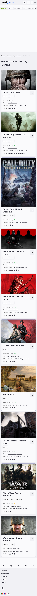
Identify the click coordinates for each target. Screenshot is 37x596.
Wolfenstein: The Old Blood (13, 298)
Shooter (5, 96)
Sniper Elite (8, 394)
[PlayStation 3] (10, 153)
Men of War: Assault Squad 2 (12, 494)
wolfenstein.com (13, 265)
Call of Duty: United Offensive (12, 210)
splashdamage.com (14, 548)
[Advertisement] (18, 31)
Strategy (5, 499)
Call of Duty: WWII (11, 92)
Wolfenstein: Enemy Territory (12, 539)
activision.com (12, 148)
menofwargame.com (14, 506)
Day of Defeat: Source (13, 345)
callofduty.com (12, 103)
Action (12, 96)
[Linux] (10, 362)
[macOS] (20, 153)
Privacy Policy (5, 573)
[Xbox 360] (24, 153)
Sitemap (3, 579)
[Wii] (22, 153)
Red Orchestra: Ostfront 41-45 (14, 442)
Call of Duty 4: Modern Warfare (14, 136)
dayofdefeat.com (13, 356)
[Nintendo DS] (16, 153)
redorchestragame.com (15, 454)
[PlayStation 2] (10, 408)
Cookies (3, 582)
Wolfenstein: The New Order (13, 253)
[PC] (14, 108)
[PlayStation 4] (10, 108)
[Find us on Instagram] (2, 588)
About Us (4, 570)
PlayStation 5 (8, 8)
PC (15, 8)
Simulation (19, 499)
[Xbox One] (12, 108)
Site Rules (4, 576)
